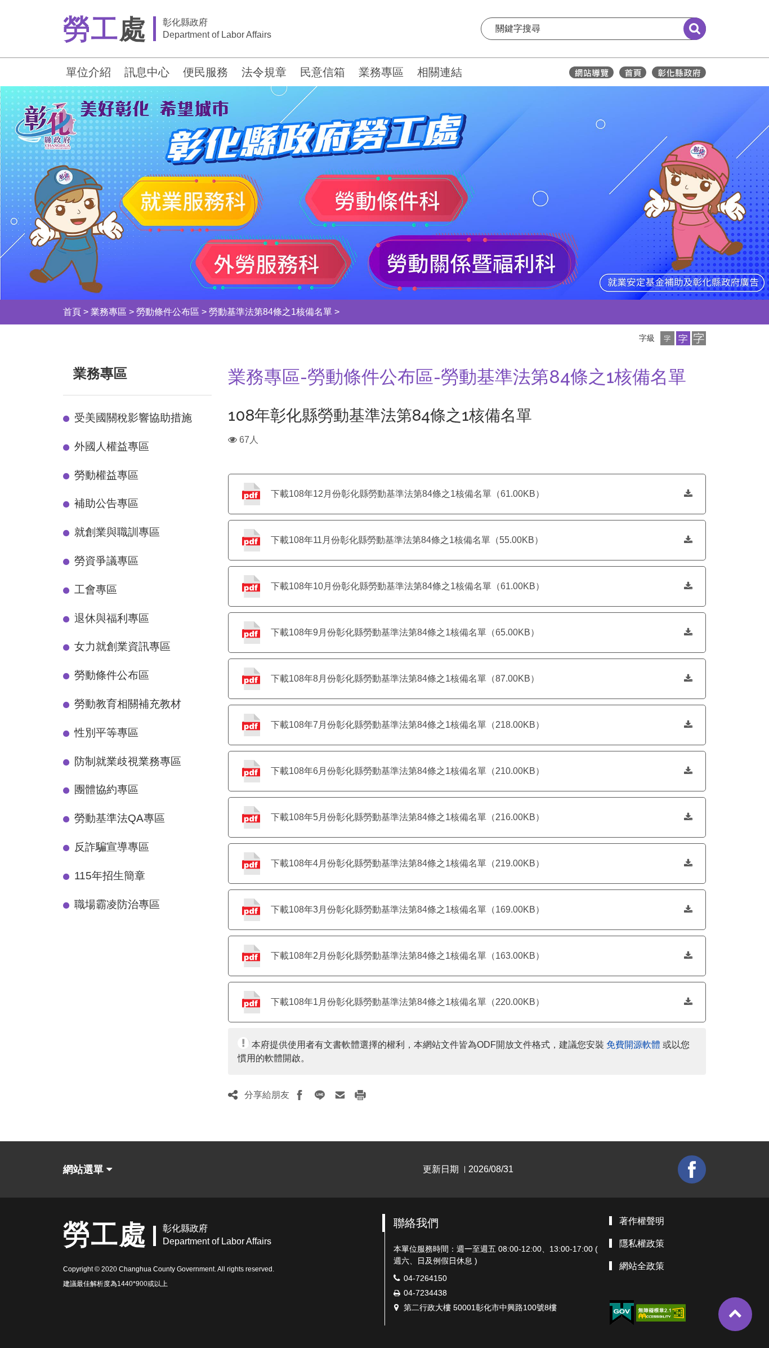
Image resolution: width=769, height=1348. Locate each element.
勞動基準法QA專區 (119, 818)
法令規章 (264, 72)
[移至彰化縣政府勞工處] (632, 72)
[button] (667, 338)
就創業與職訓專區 (117, 532)
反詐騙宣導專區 (111, 847)
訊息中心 (146, 72)
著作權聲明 (641, 1221)
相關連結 (439, 72)
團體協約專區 (106, 789)
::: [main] (221, 371)
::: (58, 70)
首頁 (72, 312)
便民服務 (205, 72)
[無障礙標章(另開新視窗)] (661, 1312)
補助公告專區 (106, 503)
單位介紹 (88, 72)
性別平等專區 (106, 732)
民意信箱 (322, 72)
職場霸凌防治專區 (117, 904)
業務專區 (381, 72)
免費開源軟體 (633, 1044)
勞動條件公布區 (167, 312)
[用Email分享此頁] (340, 1095)
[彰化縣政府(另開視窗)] (678, 72)
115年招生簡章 (109, 876)
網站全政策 (641, 1266)
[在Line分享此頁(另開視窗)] (319, 1095)
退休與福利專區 (111, 618)
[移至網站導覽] (591, 72)
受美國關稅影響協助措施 (133, 418)
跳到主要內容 (38, 7)
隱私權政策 (641, 1243)
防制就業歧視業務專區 (127, 761)
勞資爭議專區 (106, 561)
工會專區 (95, 589)
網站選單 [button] (84, 1169)
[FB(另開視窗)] (692, 1169)
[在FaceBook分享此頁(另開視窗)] (299, 1095)
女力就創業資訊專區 (122, 646)
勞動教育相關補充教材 (127, 704)
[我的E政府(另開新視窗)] (621, 1312)
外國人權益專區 (111, 446)
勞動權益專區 (106, 475)
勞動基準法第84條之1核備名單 (270, 312)
